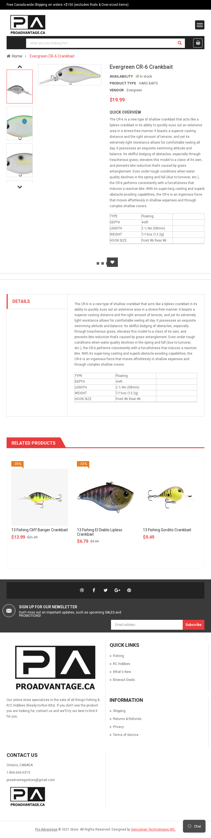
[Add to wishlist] (112, 262)
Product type (123, 83)
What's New (122, 672)
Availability (121, 76)
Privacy (118, 727)
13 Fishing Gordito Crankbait (167, 530)
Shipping (119, 711)
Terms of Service (125, 735)
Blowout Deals (124, 680)
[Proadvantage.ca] (54, 668)
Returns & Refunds (127, 719)
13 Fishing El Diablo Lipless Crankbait (99, 532)
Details (21, 301)
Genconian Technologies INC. (153, 829)
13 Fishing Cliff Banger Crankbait (39, 530)
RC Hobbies (121, 664)
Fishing (118, 656)
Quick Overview (125, 112)
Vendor (117, 90)
